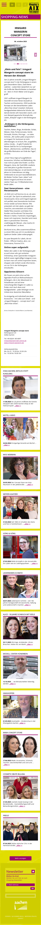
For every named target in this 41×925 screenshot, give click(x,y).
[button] (5, 55)
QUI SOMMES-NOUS (17, 916)
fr (12, 4)
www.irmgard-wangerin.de (14, 343)
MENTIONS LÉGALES (30, 916)
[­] (4, 4)
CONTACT (20, 918)
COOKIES (7, 916)
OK (32, 888)
